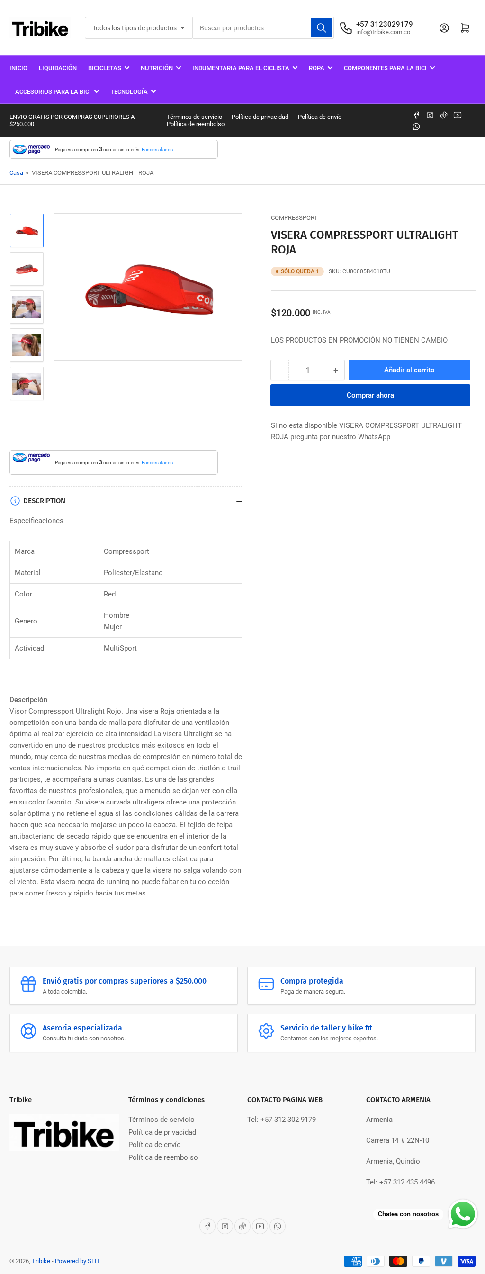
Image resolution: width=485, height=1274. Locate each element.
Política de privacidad (260, 116)
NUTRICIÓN (157, 68)
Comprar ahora (370, 395)
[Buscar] (321, 27)
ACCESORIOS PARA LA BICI (53, 91)
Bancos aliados (157, 149)
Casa (16, 172)
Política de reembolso (196, 123)
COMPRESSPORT (294, 217)
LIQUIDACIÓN (58, 68)
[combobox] (262, 28)
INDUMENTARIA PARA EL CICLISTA (240, 68)
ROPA (316, 68)
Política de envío (319, 116)
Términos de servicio (194, 116)
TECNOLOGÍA (129, 91)
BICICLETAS (104, 68)
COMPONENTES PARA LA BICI (385, 68)
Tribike (41, 1261)
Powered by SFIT (77, 1261)
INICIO (18, 68)
